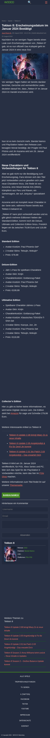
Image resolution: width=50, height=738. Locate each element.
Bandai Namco (11, 495)
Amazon (15, 413)
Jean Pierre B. (7, 33)
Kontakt (25, 726)
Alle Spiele (25, 676)
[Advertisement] (25, 12)
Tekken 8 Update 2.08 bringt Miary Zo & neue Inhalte (28, 437)
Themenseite (16, 485)
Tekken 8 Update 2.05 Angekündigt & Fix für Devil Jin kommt (27, 445)
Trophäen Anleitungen (25, 682)
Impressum (25, 715)
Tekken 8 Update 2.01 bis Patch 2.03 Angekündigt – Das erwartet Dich (27, 453)
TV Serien (25, 687)
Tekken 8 (9, 543)
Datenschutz (25, 720)
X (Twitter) (25, 694)
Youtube (25, 709)
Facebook (25, 699)
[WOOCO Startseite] (9, 2)
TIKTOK (25, 704)
